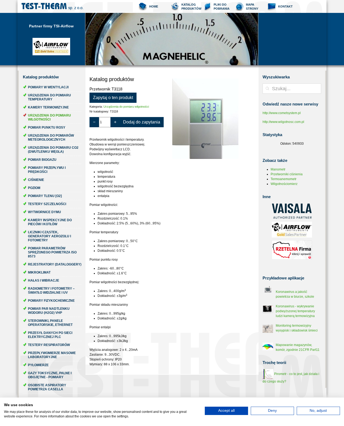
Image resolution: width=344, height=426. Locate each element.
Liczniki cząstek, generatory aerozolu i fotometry (49, 236)
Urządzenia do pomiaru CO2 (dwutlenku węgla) (53, 150)
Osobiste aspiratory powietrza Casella (47, 387)
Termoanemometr (283, 179)
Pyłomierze (38, 365)
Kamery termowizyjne (48, 107)
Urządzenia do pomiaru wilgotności (49, 117)
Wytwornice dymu (44, 212)
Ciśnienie (36, 180)
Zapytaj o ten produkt (113, 97)
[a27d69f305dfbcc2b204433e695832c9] (213, 118)
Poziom (34, 188)
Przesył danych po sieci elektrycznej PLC (50, 335)
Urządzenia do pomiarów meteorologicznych (51, 137)
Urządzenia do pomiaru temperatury (49, 97)
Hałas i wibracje (43, 280)
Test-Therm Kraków (52, 6)
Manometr (278, 169)
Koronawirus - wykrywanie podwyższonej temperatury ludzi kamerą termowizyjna (295, 311)
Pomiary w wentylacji (48, 87)
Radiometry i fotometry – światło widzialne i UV (51, 290)
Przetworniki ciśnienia (287, 174)
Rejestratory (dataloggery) (54, 264)
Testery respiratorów (49, 345)
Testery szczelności (47, 204)
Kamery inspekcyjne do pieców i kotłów (50, 222)
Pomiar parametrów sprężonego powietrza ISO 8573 (52, 252)
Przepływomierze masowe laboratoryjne (52, 355)
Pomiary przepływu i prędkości (47, 170)
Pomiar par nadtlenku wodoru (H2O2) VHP (49, 311)
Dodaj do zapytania (141, 122)
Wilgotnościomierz (284, 184)
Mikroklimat (39, 272)
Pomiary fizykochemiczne (51, 301)
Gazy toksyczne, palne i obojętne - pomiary (49, 375)
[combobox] (292, 88)
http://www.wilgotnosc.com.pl (283, 122)
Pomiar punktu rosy (46, 127)
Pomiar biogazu (42, 160)
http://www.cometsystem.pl (282, 113)
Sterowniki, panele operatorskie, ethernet (50, 323)
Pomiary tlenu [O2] (45, 196)
